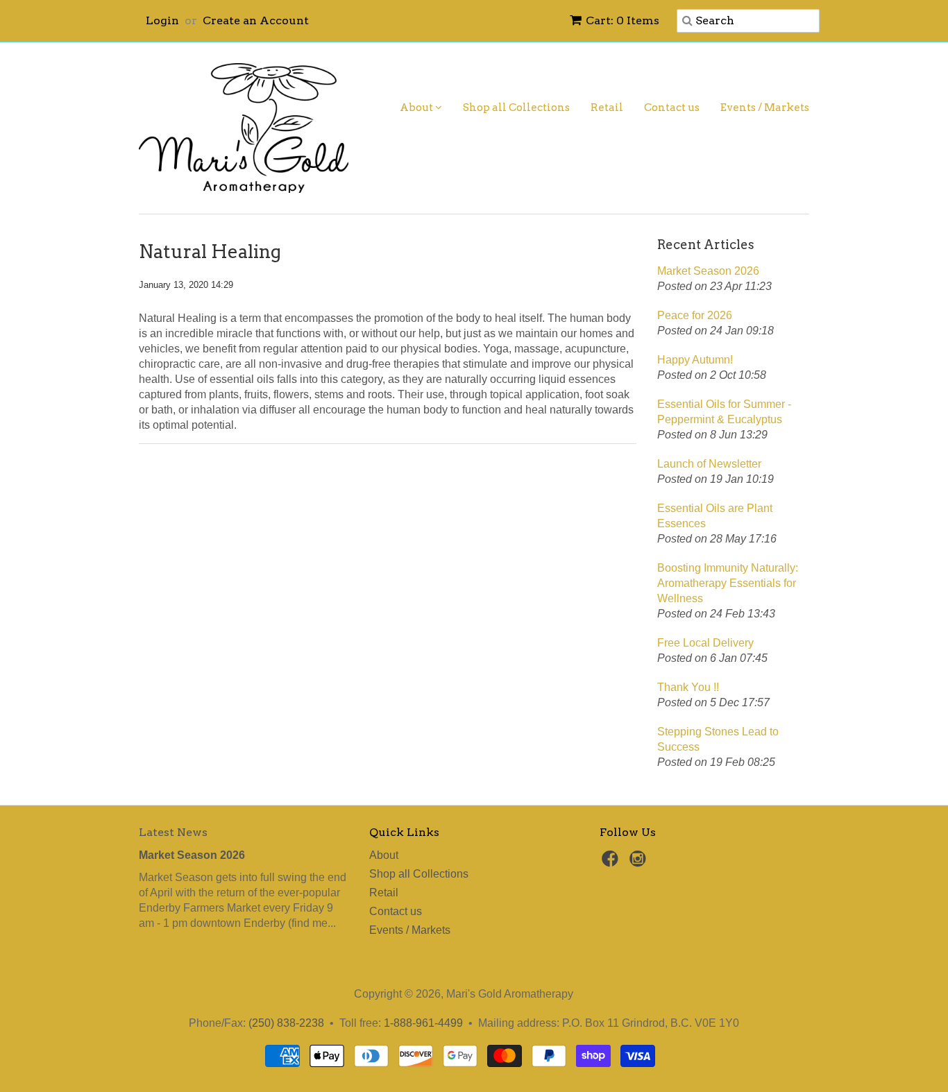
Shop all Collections (516, 107)
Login (162, 20)
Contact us (672, 107)
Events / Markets (764, 107)
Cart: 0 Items (622, 20)
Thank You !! (688, 687)
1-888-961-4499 (423, 1023)
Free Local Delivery (705, 643)
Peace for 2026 (694, 315)
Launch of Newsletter (709, 464)
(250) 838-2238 (286, 1023)
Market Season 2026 (708, 271)
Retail (607, 107)
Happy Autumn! (695, 360)
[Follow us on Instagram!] (639, 863)
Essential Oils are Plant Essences (714, 515)
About (417, 107)
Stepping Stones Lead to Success (718, 739)
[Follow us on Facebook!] (612, 863)
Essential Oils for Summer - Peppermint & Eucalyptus (724, 411)
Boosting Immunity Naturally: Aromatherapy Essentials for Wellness (727, 583)
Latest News (173, 832)
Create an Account (256, 20)
